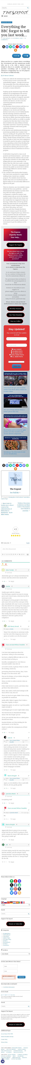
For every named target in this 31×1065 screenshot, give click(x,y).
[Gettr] (17, 46)
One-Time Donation (15, 315)
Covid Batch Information (9, 987)
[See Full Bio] (20, 492)
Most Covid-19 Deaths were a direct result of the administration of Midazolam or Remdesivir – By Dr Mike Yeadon (7, 509)
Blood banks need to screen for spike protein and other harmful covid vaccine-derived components (15, 431)
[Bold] (3, 554)
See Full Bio (14, 492)
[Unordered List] (13, 554)
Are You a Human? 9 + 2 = (17, 360)
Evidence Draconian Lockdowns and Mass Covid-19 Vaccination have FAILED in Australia (23, 507)
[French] (23, 902)
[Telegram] (13, 46)
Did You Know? (6, 935)
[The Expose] (15, 12)
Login (28, 543)
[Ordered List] (11, 554)
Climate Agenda (23, 1054)
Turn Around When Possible (15, 741)
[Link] (19, 554)
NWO (14, 1056)
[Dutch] (14, 902)
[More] (15, 50)
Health (24, 1057)
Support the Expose (15, 245)
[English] (2, 902)
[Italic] (5, 554)
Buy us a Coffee (15, 321)
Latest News (6, 936)
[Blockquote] (15, 554)
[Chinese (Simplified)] (8, 902)
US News (5, 943)
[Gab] (10, 46)
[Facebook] (7, 46)
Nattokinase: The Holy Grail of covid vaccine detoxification (14, 453)
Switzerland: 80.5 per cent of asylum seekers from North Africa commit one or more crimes (15, 389)
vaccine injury (5, 1057)
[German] (11, 902)
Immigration (16, 1057)
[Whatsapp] (27, 46)
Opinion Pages (6, 937)
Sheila (11, 629)
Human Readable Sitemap (7, 1036)
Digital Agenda (6, 1056)
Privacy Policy (4, 1042)
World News (6, 945)
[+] (23, 554)
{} (21, 554)
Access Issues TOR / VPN (7, 1033)
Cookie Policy (4, 1039)
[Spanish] (17, 902)
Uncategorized (6, 942)
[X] (3, 46)
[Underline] (7, 554)
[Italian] (20, 902)
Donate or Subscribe (15, 924)
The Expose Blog (7, 939)
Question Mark (14, 812)
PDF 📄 (26, 56)
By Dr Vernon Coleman (7, 75)
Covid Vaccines (16, 1059)
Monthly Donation (15, 309)
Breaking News (6, 933)
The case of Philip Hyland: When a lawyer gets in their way (14, 410)
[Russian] (5, 902)
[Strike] (9, 554)
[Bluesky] (20, 46)
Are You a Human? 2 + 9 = (8, 976)
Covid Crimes (5, 1059)
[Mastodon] (23, 46)
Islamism (20, 1056)
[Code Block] (17, 554)
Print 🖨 (16, 56)
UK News (5, 940)
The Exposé (6, 38)
